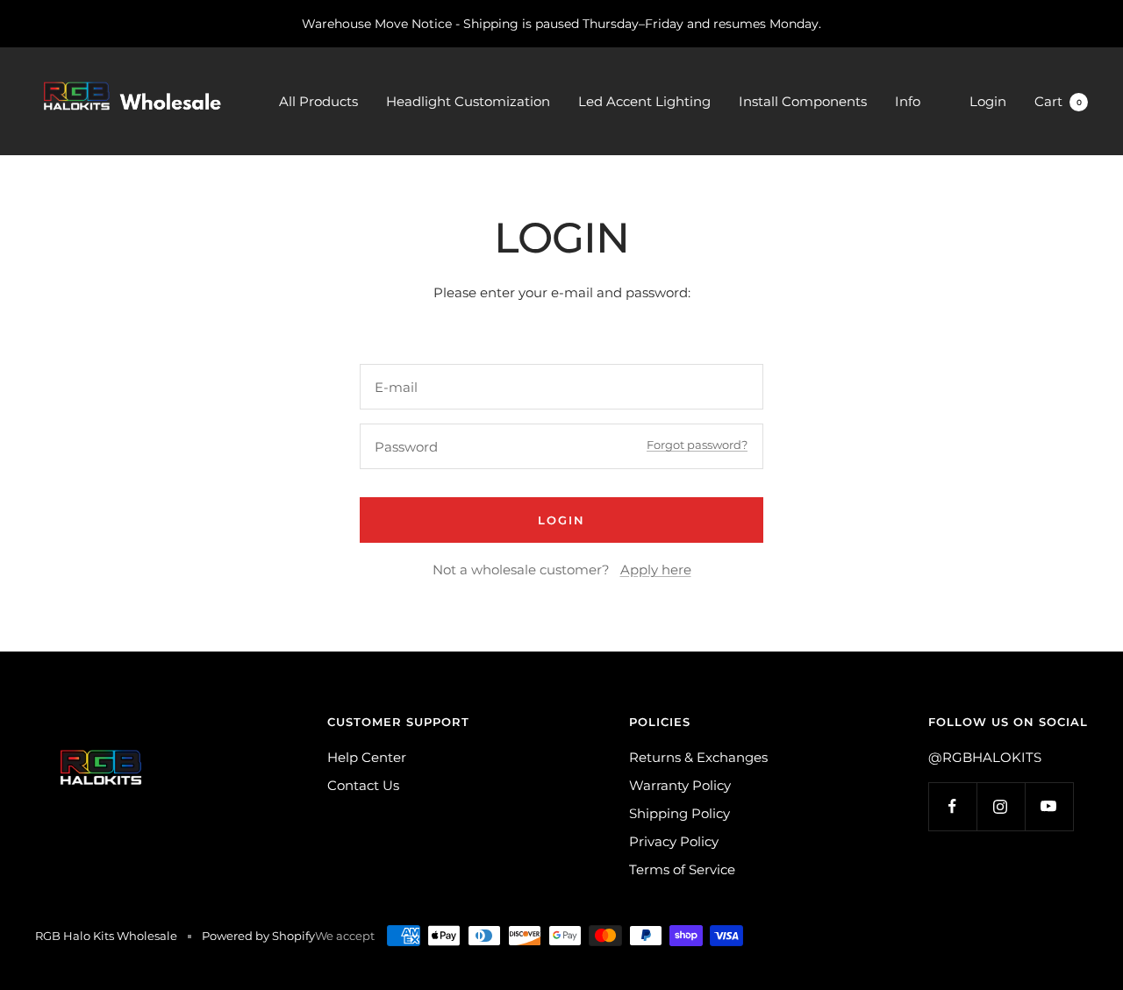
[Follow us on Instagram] (1000, 806)
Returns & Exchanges (698, 757)
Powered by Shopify (258, 936)
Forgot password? (697, 445)
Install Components (803, 101)
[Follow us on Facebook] (952, 806)
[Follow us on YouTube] (1049, 806)
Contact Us (363, 785)
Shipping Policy (679, 813)
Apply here (655, 569)
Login (987, 101)
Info (907, 101)
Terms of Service (682, 869)
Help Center (366, 757)
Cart (1058, 101)
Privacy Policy (674, 841)
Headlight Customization (468, 101)
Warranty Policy (680, 785)
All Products (318, 101)
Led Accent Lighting (644, 101)
